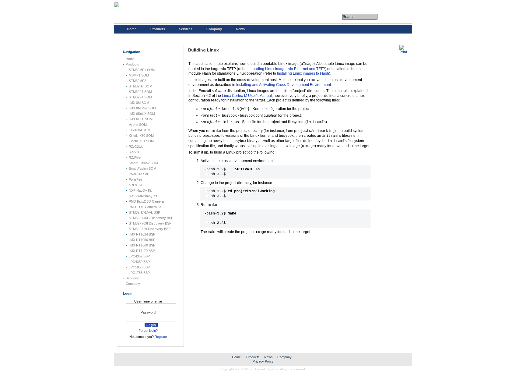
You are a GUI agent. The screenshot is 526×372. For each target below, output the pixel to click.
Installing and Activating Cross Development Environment (283, 85)
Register (161, 336)
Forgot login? (148, 330)
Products (157, 29)
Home (131, 29)
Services (185, 29)
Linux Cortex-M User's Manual (247, 96)
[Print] (403, 52)
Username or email (148, 301)
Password (148, 312)
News (240, 29)
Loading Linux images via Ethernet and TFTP (288, 69)
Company (214, 29)
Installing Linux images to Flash (303, 73)
